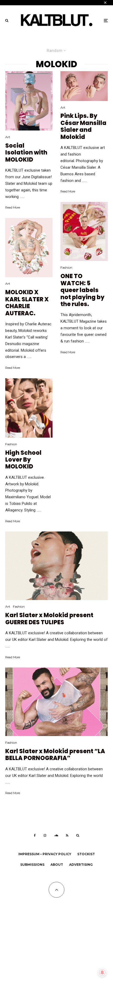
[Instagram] (45, 835)
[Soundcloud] (56, 835)
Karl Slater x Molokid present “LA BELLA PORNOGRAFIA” (55, 755)
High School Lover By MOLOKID (23, 459)
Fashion (11, 444)
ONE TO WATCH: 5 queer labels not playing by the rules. (82, 290)
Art (7, 137)
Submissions (32, 865)
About (56, 865)
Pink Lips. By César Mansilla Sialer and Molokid (83, 127)
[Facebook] (35, 835)
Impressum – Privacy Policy (44, 854)
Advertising (81, 865)
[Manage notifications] (102, 972)
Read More (12, 207)
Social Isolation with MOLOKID (26, 152)
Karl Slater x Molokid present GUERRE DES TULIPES (49, 619)
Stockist (86, 854)
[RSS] (67, 835)
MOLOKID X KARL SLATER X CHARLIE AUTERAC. (27, 303)
